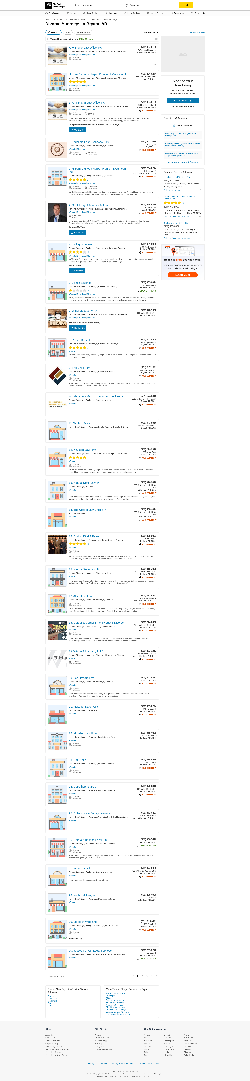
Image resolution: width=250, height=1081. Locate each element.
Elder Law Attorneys (107, 372)
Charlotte (148, 1046)
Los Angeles (169, 1049)
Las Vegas (168, 1046)
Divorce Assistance (106, 764)
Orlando (187, 1046)
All (69, 32)
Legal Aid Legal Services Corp (177, 177)
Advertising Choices (54, 1046)
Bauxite (51, 1003)
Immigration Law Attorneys (118, 1014)
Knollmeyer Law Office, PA (85, 47)
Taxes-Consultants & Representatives (114, 314)
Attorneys (72, 20)
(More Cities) (162, 1029)
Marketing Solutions (54, 1052)
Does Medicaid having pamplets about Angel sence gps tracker (181, 154)
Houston (167, 1038)
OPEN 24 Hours (85, 39)
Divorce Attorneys (76, 51)
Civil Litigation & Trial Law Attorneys (114, 817)
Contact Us (79, 130)
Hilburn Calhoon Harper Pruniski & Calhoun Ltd (98, 74)
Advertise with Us (53, 1041)
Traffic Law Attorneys (115, 993)
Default (151, 32)
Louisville (168, 1052)
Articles (98, 1035)
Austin (147, 1038)
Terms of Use (145, 1063)
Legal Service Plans (106, 626)
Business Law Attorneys (115, 78)
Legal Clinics (91, 626)
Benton (51, 996)
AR (55, 20)
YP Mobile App (101, 1041)
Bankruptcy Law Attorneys (116, 106)
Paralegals (109, 146)
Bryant (62, 20)
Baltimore (148, 1041)
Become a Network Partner (57, 1049)
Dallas (146, 1052)
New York (188, 1041)
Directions (81, 55)
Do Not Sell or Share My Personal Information (117, 1063)
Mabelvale (52, 1001)
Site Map (99, 1043)
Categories (99, 1046)
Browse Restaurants (103, 1049)
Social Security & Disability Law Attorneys (104, 51)
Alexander (52, 998)
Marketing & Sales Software (57, 1055)
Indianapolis (169, 1041)
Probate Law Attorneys (95, 453)
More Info (91, 55)
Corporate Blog (51, 1043)
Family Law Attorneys (89, 20)
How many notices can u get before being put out (180, 134)
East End (52, 1005)
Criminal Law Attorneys (108, 287)
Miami (186, 1035)
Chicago (147, 1049)
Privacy (91, 1063)
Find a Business (102, 1038)
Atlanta (147, 1035)
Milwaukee (188, 1038)
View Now (78, 271)
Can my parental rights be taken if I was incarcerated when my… (182, 144)
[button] (199, 5)
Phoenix (187, 1052)
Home (47, 20)
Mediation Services (114, 1005)
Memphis (168, 1055)
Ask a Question (184, 125)
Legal (157, 1063)
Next (156, 976)
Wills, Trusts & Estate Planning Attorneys (107, 209)
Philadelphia (189, 1049)
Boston (147, 1043)
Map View (55, 32)
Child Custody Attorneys (115, 248)
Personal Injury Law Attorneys (102, 540)
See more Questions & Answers (183, 162)
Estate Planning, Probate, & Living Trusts (116, 427)
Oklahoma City (190, 1043)
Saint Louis (189, 1055)
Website (72, 55)
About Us (49, 1035)
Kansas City (169, 1043)
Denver (147, 1055)
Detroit (167, 1035)
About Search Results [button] (196, 32)
